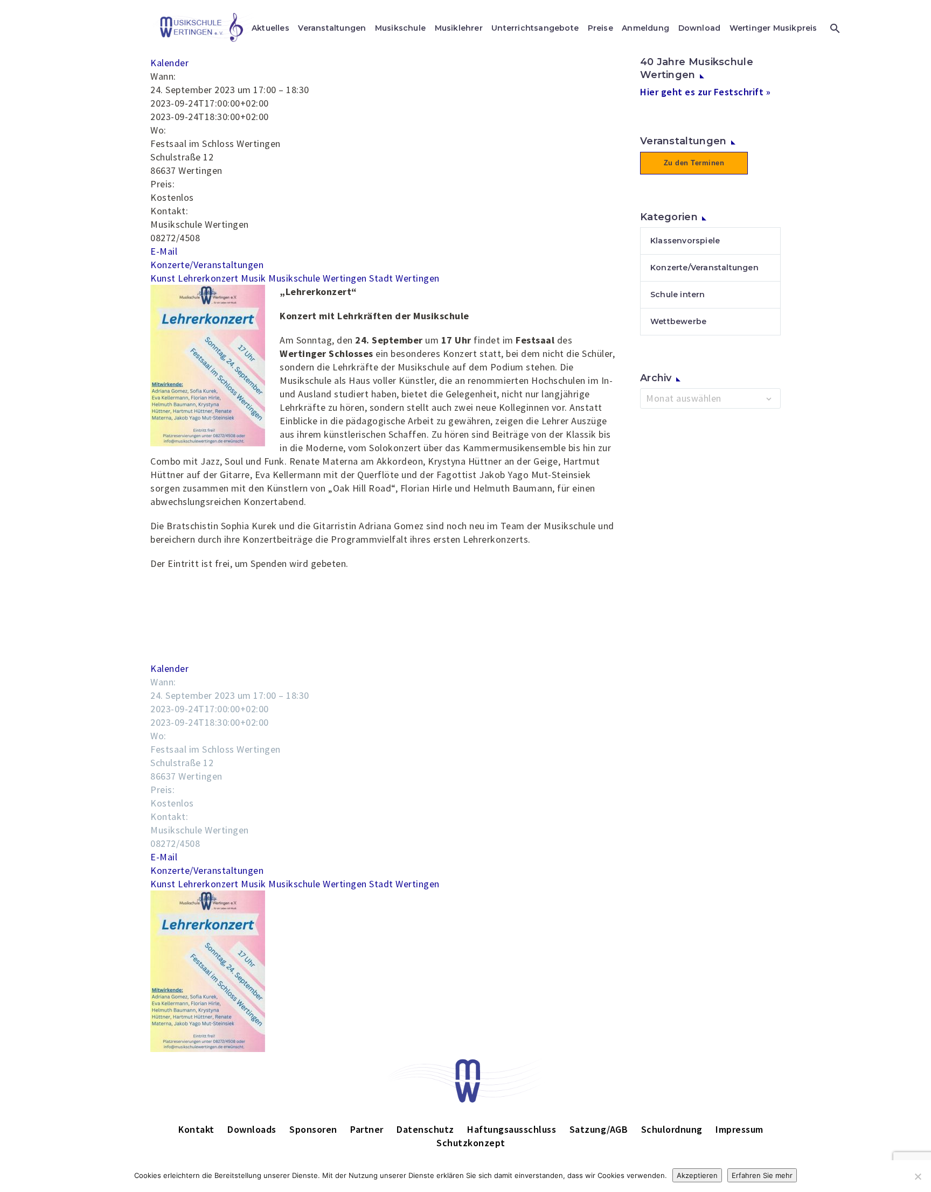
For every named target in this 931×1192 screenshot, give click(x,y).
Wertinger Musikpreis (773, 28)
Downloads (251, 1129)
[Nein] (917, 1176)
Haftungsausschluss (511, 1129)
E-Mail (163, 251)
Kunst (163, 278)
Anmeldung (645, 28)
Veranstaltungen (332, 28)
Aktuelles (270, 28)
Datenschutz (425, 1129)
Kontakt (196, 1129)
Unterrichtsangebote (535, 28)
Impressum (739, 1129)
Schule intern (677, 294)
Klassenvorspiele (685, 241)
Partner (367, 1129)
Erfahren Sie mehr (762, 1175)
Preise (600, 28)
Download (699, 28)
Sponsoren (313, 1129)
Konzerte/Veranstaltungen (206, 264)
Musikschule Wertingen (317, 278)
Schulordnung (672, 1129)
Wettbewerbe (678, 321)
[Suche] (833, 28)
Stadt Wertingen (404, 278)
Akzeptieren (697, 1175)
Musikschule (400, 28)
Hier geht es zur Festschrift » (705, 92)
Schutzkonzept (470, 1143)
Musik (253, 278)
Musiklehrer (459, 28)
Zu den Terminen (694, 163)
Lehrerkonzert (208, 278)
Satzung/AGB (598, 1129)
